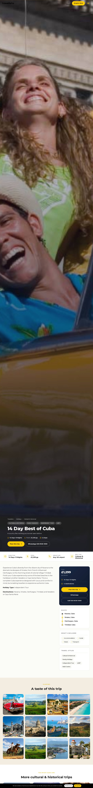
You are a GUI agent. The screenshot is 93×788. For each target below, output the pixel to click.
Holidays (19, 519)
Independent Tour (68, 663)
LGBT (79, 663)
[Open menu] (88, 3)
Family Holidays (67, 659)
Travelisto (10, 519)
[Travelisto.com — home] (8, 3)
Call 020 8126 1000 (74, 600)
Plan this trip (15, 544)
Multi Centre (66, 666)
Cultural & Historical (30, 519)
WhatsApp (74, 595)
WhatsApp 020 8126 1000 (37, 544)
